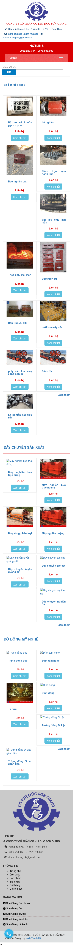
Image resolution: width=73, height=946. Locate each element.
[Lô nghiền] (53, 106)
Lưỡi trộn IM (49, 278)
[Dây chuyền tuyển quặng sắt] (20, 559)
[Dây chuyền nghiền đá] (53, 591)
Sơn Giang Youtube (17, 919)
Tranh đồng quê (17, 660)
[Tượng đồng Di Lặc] (53, 717)
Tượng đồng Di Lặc (54, 725)
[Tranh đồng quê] (20, 652)
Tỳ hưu (12, 709)
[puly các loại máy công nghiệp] (20, 357)
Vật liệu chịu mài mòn (54, 221)
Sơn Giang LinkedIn (17, 924)
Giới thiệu (15, 874)
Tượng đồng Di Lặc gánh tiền (20, 762)
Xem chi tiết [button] (19, 138)
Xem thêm (64, 394)
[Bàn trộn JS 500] (20, 309)
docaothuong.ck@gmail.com (17, 37)
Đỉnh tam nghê (51, 660)
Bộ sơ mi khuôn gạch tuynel (20, 124)
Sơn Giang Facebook (18, 903)
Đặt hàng (15, 885)
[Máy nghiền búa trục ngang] (53, 468)
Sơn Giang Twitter (16, 913)
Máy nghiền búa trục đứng (20, 473)
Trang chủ (15, 871)
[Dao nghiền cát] (20, 160)
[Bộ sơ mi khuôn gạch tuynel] (20, 106)
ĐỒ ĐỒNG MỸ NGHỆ (21, 639)
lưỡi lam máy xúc (52, 327)
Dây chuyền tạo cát (53, 565)
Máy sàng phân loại (20, 533)
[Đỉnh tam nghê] (53, 652)
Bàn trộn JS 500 (17, 323)
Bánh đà (47, 371)
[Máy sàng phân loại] (20, 517)
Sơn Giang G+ (14, 908)
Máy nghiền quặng (53, 533)
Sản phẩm (15, 878)
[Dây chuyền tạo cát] (53, 557)
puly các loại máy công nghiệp (20, 372)
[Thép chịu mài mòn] (20, 255)
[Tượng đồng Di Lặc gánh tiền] (20, 751)
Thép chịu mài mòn (19, 274)
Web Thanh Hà (33, 938)
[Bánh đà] (53, 357)
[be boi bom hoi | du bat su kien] (36, 11)
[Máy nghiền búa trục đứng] (20, 462)
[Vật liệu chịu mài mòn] (53, 203)
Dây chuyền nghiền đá (54, 603)
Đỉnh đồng (48, 693)
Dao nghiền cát (17, 181)
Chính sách (16, 888)
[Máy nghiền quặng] (53, 517)
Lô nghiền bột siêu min (20, 416)
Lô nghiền (48, 122)
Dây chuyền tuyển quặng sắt (20, 570)
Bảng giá (15, 881)
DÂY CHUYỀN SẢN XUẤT (24, 447)
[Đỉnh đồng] (53, 685)
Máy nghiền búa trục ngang (54, 486)
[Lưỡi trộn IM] (53, 257)
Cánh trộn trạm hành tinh (54, 172)
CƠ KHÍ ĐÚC (14, 84)
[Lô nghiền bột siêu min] (20, 401)
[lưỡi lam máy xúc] (53, 311)
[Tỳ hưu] (20, 693)
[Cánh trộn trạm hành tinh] (53, 155)
